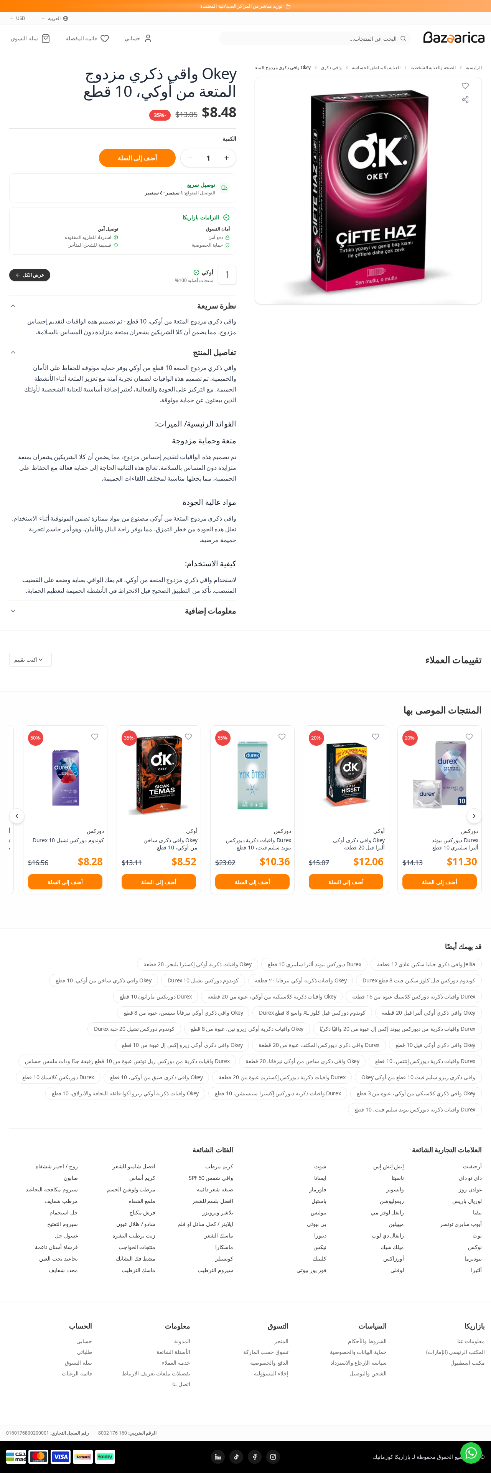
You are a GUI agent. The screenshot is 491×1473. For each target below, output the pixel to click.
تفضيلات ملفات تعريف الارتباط (156, 1373)
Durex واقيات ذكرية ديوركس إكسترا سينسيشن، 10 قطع (278, 1093)
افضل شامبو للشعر (133, 1166)
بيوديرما (473, 1258)
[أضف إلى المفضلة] (469, 736)
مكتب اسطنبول (467, 1362)
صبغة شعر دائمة (215, 1189)
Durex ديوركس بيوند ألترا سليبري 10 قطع (314, 964)
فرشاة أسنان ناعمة (56, 1247)
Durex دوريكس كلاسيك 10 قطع (58, 1077)
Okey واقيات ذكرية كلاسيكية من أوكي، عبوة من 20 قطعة (272, 996)
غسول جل (66, 1235)
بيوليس (318, 1212)
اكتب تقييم (26, 659)
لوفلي (397, 1270)
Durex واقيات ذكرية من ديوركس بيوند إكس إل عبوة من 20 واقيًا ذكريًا (397, 1028)
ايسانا (320, 1177)
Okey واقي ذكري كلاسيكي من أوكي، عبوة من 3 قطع (416, 1093)
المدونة (182, 1341)
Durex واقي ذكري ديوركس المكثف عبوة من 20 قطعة (319, 1044)
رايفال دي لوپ (388, 1235)
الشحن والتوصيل (368, 1373)
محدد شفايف (63, 1270)
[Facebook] (255, 1457)
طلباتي (84, 1351)
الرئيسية (474, 68)
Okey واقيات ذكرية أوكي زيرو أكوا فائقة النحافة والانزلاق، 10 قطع (125, 1093)
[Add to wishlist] (465, 86)
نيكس (319, 1247)
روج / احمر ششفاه (57, 1166)
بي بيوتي (316, 1224)
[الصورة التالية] (471, 190)
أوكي (379, 830)
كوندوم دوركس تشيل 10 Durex (203, 980)
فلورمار (317, 1189)
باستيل (318, 1200)
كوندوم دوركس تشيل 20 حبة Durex (134, 1028)
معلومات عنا (471, 1341)
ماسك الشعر (218, 1235)
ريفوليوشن (392, 1200)
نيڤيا (477, 1212)
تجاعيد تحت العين (58, 1258)
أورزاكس (393, 1258)
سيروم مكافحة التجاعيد (51, 1189)
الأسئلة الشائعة (173, 1351)
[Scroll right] (474, 816)
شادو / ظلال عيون (136, 1224)
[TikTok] (236, 1457)
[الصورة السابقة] (265, 190)
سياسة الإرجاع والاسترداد (359, 1362)
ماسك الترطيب (139, 1270)
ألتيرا (476, 1270)
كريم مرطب (219, 1166)
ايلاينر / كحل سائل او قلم (205, 1224)
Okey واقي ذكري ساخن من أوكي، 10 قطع (104, 980)
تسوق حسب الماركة (265, 1351)
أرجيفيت (472, 1166)
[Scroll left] (17, 816)
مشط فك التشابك (135, 1258)
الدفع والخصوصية (269, 1362)
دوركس (469, 830)
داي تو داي (470, 1177)
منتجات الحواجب (137, 1247)
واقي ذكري (331, 68)
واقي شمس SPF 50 (211, 1177)
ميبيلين (396, 1224)
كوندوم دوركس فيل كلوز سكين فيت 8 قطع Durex (418, 980)
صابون (71, 1177)
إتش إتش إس (388, 1166)
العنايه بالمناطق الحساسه (376, 68)
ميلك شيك (392, 1247)
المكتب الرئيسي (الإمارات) (455, 1351)
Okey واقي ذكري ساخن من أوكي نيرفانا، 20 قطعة (302, 1061)
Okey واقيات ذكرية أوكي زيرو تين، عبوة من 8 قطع (247, 1028)
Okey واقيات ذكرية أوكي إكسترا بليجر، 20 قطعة (197, 964)
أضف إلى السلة (137, 158)
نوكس (475, 1247)
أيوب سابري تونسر (461, 1224)
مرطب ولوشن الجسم (131, 1189)
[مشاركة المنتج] (465, 99)
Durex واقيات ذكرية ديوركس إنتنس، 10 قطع (425, 1061)
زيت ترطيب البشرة (133, 1235)
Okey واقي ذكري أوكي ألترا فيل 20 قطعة (428, 1012)
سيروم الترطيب (215, 1270)
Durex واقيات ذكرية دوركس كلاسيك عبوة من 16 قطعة (413, 996)
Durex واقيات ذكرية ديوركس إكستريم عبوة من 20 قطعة (282, 1077)
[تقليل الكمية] (190, 158)
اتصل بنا (181, 1384)
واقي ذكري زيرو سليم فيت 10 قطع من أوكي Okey (418, 1077)
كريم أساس (142, 1177)
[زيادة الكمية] (226, 158)
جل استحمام (63, 1212)
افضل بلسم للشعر (212, 1200)
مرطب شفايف (61, 1200)
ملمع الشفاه (142, 1200)
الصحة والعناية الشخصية (433, 68)
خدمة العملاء (176, 1362)
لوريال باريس (467, 1200)
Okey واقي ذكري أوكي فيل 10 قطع (435, 1044)
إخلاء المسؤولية (271, 1373)
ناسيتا (398, 1177)
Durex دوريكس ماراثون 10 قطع (155, 996)
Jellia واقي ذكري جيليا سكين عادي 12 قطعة (426, 964)
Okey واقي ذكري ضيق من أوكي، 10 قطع (156, 1077)
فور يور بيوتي (311, 1270)
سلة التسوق (78, 1362)
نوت (477, 1235)
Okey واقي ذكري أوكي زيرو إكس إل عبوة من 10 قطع (182, 1044)
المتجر (281, 1341)
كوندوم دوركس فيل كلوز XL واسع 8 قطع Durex (312, 1012)
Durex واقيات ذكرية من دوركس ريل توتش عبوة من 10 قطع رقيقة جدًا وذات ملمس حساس (127, 1061)
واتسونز (395, 1189)
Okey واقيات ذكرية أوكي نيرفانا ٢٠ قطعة (300, 980)
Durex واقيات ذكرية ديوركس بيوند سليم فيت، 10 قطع (414, 1109)
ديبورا (320, 1235)
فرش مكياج (142, 1212)
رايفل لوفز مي (387, 1212)
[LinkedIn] (218, 1457)
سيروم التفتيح (62, 1224)
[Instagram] (273, 1457)
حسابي (84, 1341)
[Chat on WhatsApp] (471, 1453)
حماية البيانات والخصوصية (358, 1351)
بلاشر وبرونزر (217, 1212)
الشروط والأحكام (367, 1341)
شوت (320, 1166)
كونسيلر (224, 1258)
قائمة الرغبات (77, 1373)
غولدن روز (470, 1189)
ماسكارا (224, 1247)
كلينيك (319, 1258)
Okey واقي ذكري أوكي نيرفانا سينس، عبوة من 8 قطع (183, 1012)
